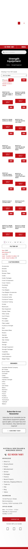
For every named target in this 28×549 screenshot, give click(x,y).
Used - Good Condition (8, 258)
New (3, 250)
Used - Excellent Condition (9, 256)
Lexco (3, 383)
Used (3, 254)
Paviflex (4, 395)
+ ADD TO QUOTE (7, 102)
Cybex (4, 375)
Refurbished (5, 252)
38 (20, 242)
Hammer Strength (7, 379)
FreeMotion (5, 377)
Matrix (4, 387)
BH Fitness (5, 369)
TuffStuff (4, 402)
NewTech (4, 389)
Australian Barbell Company (10, 367)
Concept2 (4, 373)
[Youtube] (20, 528)
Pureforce (5, 397)
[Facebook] (7, 528)
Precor (4, 393)
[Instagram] (14, 528)
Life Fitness (5, 385)
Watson (4, 404)
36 (15, 242)
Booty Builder (6, 371)
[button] (19, 23)
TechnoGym (5, 400)
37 (18, 242)
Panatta (4, 391)
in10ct (3, 381)
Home (8, 65)
